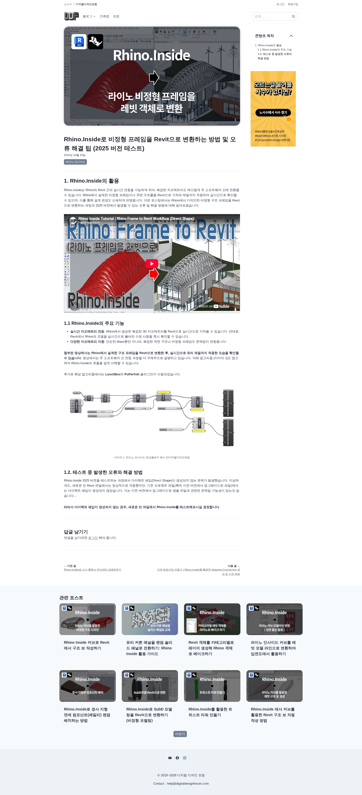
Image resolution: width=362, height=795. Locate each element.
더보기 (180, 734)
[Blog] (192, 758)
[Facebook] (177, 758)
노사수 (68, 4)
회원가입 (293, 4)
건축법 (104, 16)
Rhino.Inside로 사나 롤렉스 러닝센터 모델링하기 (92, 569)
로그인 (281, 4)
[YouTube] (170, 758)
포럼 (116, 16)
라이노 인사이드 (75, 161)
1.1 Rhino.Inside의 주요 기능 (275, 49)
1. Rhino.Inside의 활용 (268, 45)
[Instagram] (185, 758)
